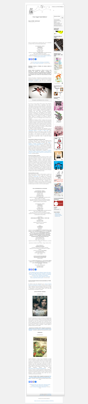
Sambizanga (42, 62)
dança (37, 276)
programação (35, 277)
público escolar (40, 277)
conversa (34, 276)
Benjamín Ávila (46, 272)
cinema (34, 63)
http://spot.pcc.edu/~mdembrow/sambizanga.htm (37, 368)
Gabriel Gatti (46, 384)
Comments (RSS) (48, 395)
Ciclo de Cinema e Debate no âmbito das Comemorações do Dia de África (40, 377)
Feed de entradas (58, 214)
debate (37, 63)
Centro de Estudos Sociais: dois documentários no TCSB (39, 280)
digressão (43, 276)
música (31, 277)
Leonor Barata (48, 273)
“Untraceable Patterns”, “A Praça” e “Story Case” (38, 130)
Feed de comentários (58, 215)
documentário (41, 63)
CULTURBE (34, 273)
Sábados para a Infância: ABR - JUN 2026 (58, 54)
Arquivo (55, 208)
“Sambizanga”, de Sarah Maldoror (34, 144)
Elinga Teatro (36, 176)
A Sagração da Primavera (35, 272)
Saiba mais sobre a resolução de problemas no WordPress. (44, 400)
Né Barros (33, 274)
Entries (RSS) (42, 395)
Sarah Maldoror (46, 62)
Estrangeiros (44, 273)
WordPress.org (57, 216)
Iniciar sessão (57, 213)
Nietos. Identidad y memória (40, 274)
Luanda (30, 274)
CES (33, 62)
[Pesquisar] (62, 18)
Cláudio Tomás (36, 62)
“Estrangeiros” (30, 81)
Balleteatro (37, 80)
